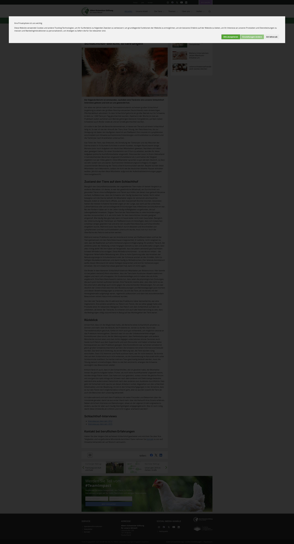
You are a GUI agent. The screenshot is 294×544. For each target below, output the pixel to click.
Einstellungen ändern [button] (252, 37)
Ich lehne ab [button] (271, 37)
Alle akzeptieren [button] (230, 37)
